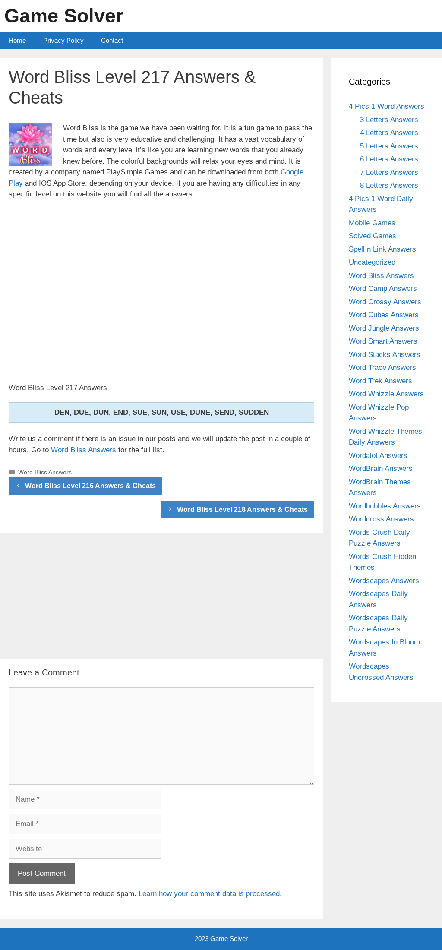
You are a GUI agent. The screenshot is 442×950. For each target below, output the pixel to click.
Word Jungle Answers (384, 328)
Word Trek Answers (380, 381)
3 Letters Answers (389, 120)
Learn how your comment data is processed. (210, 894)
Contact (112, 40)
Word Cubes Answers (384, 315)
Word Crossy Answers (385, 302)
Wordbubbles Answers (385, 506)
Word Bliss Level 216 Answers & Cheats (90, 485)
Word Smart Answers (383, 341)
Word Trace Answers (382, 367)
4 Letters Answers (389, 133)
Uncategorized (372, 262)
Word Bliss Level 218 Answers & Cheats (242, 509)
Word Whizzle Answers (386, 394)
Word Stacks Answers (384, 354)
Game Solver (63, 16)
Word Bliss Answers (83, 450)
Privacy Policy (63, 40)
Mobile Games (372, 223)
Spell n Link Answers (382, 249)
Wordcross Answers (381, 519)
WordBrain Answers (381, 468)
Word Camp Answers (383, 288)
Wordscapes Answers (384, 581)
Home (17, 40)
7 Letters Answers (389, 172)
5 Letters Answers (389, 146)
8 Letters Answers (389, 185)
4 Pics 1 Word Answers (386, 106)
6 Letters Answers (389, 159)
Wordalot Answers (378, 455)
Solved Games (372, 236)
